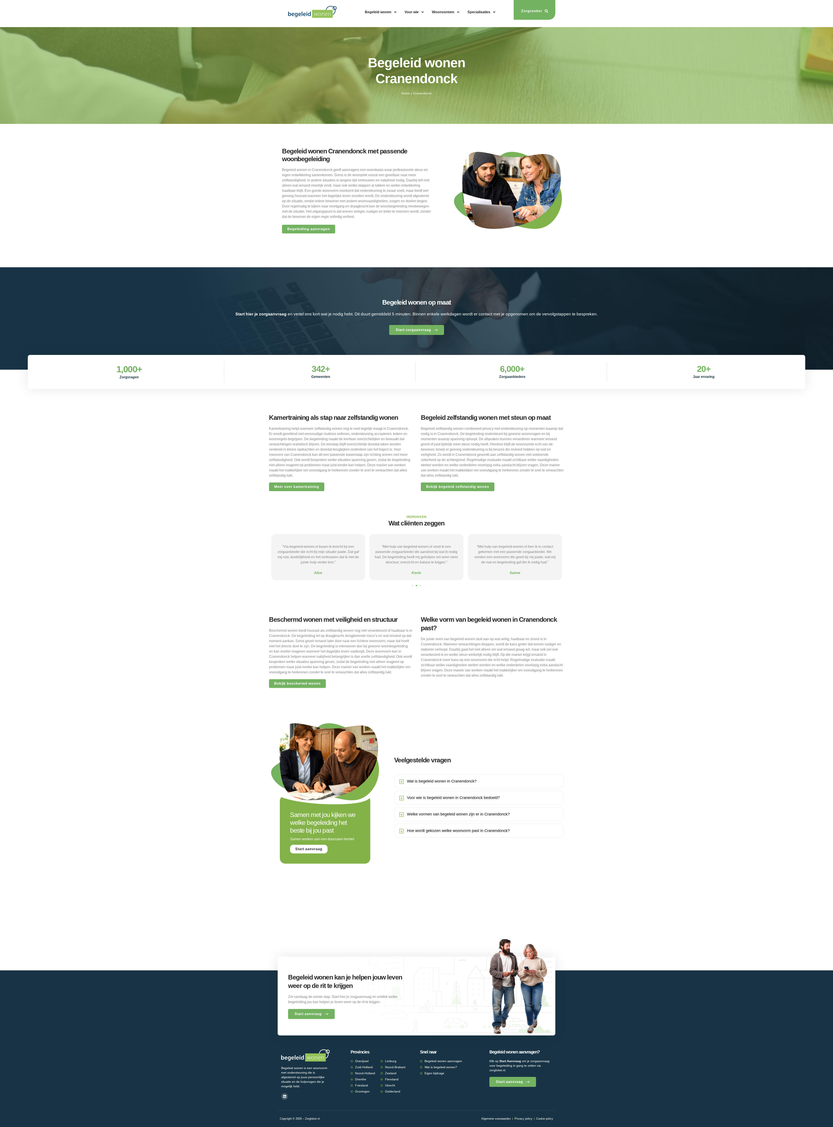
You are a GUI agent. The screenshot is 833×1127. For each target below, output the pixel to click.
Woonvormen (443, 12)
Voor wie (412, 12)
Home (406, 93)
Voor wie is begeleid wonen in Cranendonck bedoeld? (453, 798)
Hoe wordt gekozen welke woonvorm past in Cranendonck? (458, 830)
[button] (412, 585)
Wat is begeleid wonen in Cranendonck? (442, 781)
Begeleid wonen (378, 12)
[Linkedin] (284, 1096)
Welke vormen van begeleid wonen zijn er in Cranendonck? (458, 814)
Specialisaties (478, 12)
